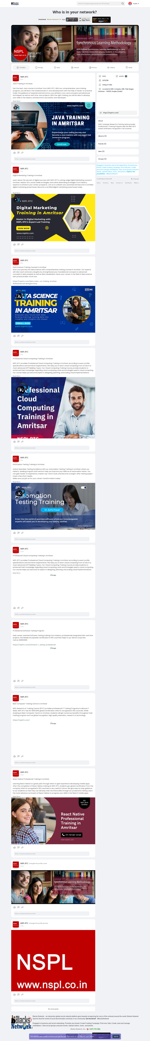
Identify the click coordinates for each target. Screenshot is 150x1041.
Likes (100, 151)
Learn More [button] (90, 1036)
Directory (105, 182)
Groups (101, 159)
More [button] (136, 183)
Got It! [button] (116, 1036)
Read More (16, 101)
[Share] (22, 152)
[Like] (18, 152)
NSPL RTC (35, 53)
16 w (21, 79)
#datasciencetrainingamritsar (25, 283)
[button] (101, 4)
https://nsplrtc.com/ (21, 720)
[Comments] (18, 152)
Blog (112, 182)
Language (135, 178)
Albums (101, 136)
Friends (101, 144)
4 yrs (22, 551)
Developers (128, 182)
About (99, 182)
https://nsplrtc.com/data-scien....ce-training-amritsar (35, 281)
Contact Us (119, 182)
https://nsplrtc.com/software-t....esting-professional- (34, 645)
